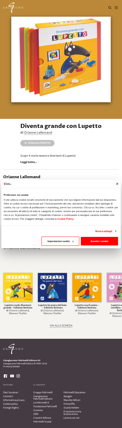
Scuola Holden (71, 407)
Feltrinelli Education (74, 392)
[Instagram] (18, 376)
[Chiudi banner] (117, 184)
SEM (35, 414)
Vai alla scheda (61, 325)
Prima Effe (69, 403)
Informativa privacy (14, 400)
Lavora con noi (71, 417)
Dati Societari (10, 392)
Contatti (8, 396)
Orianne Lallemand (38, 133)
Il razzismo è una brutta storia (72, 413)
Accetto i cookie (99, 241)
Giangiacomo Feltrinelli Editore (42, 397)
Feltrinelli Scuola (42, 421)
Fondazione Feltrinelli (45, 406)
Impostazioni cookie (58, 241)
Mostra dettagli (103, 231)
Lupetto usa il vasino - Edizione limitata (87, 306)
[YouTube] (11, 376)
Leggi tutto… (28, 162)
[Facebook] (5, 376)
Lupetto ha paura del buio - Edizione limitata (52, 306)
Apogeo (68, 396)
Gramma (38, 410)
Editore (8, 385)
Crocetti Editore (42, 417)
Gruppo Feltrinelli (43, 392)
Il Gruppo (39, 385)
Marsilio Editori (72, 400)
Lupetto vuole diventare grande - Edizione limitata (17, 306)
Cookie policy (10, 403)
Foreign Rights (11, 407)
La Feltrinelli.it (41, 402)
